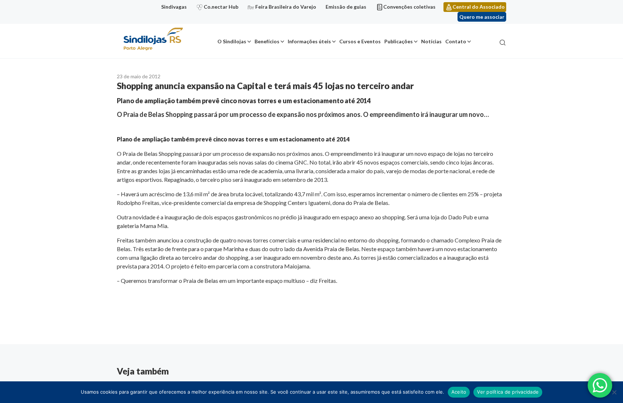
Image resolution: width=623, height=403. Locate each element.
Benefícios (267, 41)
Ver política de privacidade (508, 392)
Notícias (431, 41)
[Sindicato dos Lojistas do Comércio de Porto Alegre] (153, 39)
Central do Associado (478, 7)
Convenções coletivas (409, 7)
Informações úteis (309, 41)
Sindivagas (174, 7)
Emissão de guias (346, 7)
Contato (455, 41)
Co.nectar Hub (221, 7)
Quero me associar (481, 17)
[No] (614, 392)
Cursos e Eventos (360, 41)
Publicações (398, 41)
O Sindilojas (231, 41)
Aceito (459, 392)
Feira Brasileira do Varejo (285, 7)
